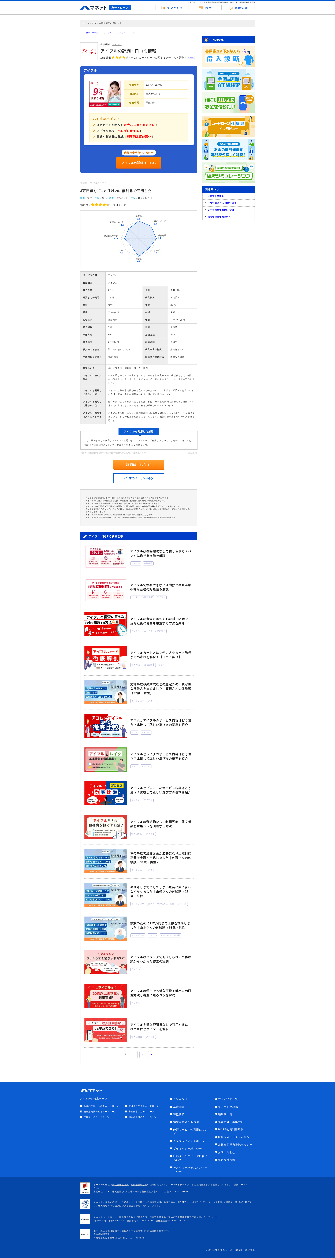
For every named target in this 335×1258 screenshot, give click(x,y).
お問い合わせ (226, 1152)
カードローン (92, 33)
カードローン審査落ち (155, 631)
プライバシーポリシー (187, 1148)
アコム (134, 732)
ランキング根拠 (228, 1106)
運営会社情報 (226, 1159)
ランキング (180, 1099)
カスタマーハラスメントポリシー (190, 1169)
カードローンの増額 (170, 935)
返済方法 (148, 665)
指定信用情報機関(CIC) (220, 216)
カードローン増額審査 (142, 597)
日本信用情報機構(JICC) (221, 210)
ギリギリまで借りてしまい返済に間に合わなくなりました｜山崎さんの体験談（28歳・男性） (160, 891)
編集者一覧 (225, 1114)
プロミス (135, 800)
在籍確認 (148, 563)
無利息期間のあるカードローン (100, 1111)
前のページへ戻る (141, 478)
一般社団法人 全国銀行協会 (222, 203)
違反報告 (192, 453)
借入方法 (135, 665)
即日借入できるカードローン (144, 1106)
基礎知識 (179, 1106)
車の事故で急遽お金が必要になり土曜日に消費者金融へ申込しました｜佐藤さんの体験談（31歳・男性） (160, 858)
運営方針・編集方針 (231, 1121)
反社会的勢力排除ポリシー (235, 1144)
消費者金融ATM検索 (186, 1121)
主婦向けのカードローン (96, 1117)
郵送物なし (136, 834)
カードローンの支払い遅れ (161, 904)
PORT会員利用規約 (231, 1129)
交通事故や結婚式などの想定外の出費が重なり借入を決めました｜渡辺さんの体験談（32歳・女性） (160, 689)
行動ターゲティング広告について (190, 1158)
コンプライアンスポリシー (190, 1140)
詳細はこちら (136, 464)
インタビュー (137, 701)
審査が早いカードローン (141, 1111)
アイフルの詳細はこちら (138, 163)
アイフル (108, 33)
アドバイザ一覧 (228, 1099)
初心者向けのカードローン (143, 1117)
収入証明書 (136, 1037)
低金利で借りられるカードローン (101, 1106)
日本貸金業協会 (216, 196)
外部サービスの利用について (190, 1131)
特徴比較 (179, 1114)
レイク (134, 766)
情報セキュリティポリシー (235, 1137)
